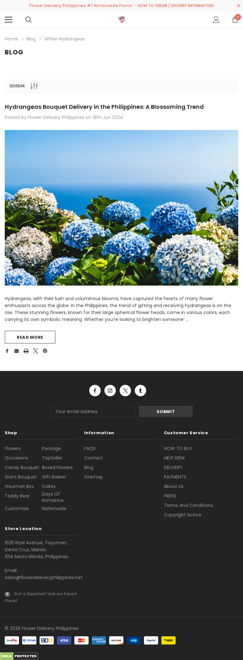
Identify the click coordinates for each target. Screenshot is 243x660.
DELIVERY (173, 467)
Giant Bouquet (21, 477)
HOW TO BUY (178, 448)
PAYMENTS (175, 477)
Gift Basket (54, 477)
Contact (93, 458)
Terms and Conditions (188, 505)
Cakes (49, 486)
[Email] (16, 351)
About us (174, 486)
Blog (88, 467)
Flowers (13, 448)
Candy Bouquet (22, 467)
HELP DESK (174, 458)
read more (30, 337)
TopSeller (52, 458)
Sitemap (93, 477)
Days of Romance (53, 497)
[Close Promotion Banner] (238, 6)
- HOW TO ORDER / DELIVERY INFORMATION (174, 5)
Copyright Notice (182, 515)
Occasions (16, 458)
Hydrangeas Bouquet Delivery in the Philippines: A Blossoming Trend (104, 107)
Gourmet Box (19, 486)
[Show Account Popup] (216, 20)
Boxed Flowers (57, 467)
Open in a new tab (95, 390)
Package (51, 448)
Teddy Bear (17, 496)
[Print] (26, 351)
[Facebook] (7, 351)
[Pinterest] (45, 351)
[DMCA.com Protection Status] (19, 656)
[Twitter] (35, 351)
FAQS (90, 448)
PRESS (170, 496)
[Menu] (8, 19)
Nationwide (54, 508)
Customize (17, 508)
